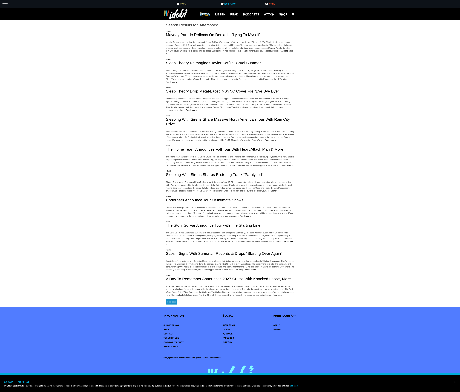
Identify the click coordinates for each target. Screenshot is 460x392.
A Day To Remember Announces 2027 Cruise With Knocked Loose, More (228, 279)
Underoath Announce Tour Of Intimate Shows (204, 200)
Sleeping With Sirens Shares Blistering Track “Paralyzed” (214, 174)
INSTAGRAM (229, 325)
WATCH (269, 14)
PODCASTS (251, 14)
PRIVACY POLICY (172, 346)
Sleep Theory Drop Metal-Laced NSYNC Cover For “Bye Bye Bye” (222, 91)
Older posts (171, 302)
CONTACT (168, 333)
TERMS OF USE (171, 338)
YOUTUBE (228, 333)
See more (294, 386)
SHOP (283, 14)
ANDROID (278, 329)
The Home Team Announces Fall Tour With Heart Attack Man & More (224, 149)
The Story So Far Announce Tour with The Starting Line (213, 225)
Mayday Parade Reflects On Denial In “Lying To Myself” (213, 35)
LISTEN (220, 14)
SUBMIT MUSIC (171, 325)
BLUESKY (227, 342)
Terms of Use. (215, 358)
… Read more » (190, 110)
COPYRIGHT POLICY (174, 342)
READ (234, 14)
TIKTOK (226, 329)
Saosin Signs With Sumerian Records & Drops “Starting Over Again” (224, 253)
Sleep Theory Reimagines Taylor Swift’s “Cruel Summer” (214, 63)
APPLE (276, 325)
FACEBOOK (228, 338)
